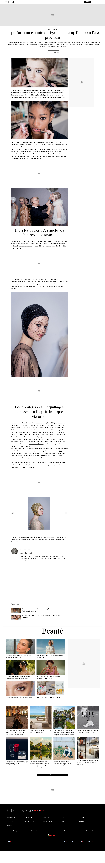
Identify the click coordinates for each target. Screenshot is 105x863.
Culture (35, 2)
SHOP (88, 2)
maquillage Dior (16, 97)
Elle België (10, 821)
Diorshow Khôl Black (36, 444)
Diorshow (47, 434)
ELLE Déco (53, 2)
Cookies (9, 825)
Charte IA (81, 821)
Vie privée (81, 817)
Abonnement (11, 817)
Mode (23, 2)
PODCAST (66, 2)
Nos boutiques (29, 821)
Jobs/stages (28, 817)
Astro (60, 2)
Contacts (46, 817)
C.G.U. (62, 817)
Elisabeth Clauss (53, 50)
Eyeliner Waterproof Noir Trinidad (28, 441)
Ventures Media (47, 821)
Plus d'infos (58, 831)
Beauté (29, 2)
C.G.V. (62, 821)
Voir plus (52, 775)
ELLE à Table (44, 2)
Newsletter (96, 2)
